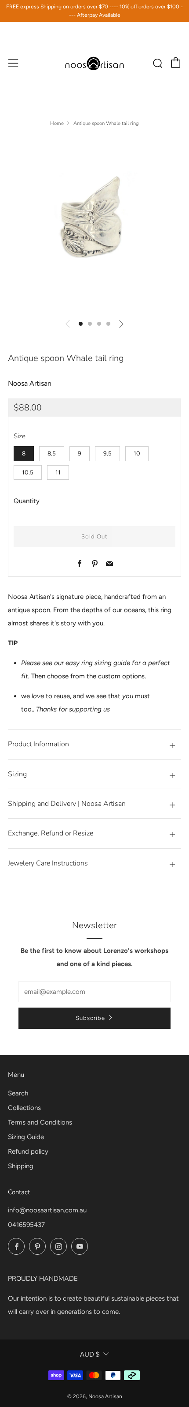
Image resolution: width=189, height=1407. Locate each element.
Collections (24, 1108)
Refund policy (28, 1151)
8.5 (51, 453)
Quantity (27, 501)
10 (137, 453)
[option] (94, 224)
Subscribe (90, 1018)
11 (58, 472)
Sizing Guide (26, 1137)
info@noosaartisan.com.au (47, 1210)
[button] (81, 324)
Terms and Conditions (40, 1122)
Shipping (20, 1166)
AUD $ (89, 1354)
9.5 (107, 453)
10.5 (27, 472)
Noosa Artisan (29, 383)
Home (57, 123)
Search (18, 1093)
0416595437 (26, 1225)
